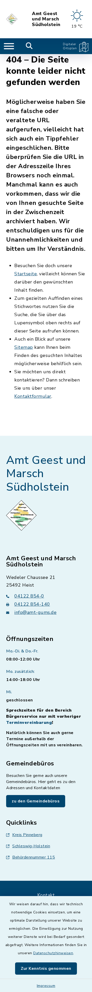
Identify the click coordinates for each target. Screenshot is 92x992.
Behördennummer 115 (33, 857)
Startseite (25, 274)
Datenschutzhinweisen (53, 953)
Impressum (46, 985)
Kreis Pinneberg (27, 835)
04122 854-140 (32, 604)
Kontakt (46, 895)
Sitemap (23, 347)
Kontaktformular (32, 396)
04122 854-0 (29, 596)
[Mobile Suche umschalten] (29, 46)
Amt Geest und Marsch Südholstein (46, 19)
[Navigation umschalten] (9, 46)
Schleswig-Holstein (31, 846)
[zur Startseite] (12, 19)
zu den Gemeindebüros (36, 801)
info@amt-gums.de (35, 612)
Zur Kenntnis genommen (46, 968)
